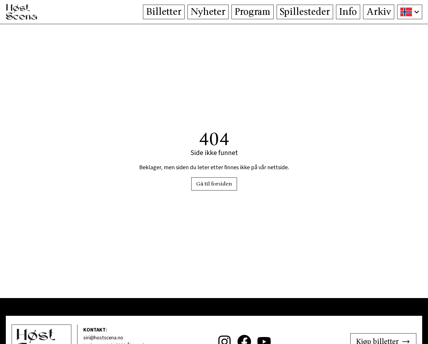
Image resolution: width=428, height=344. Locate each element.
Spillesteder (305, 12)
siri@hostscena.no (103, 337)
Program (252, 12)
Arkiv (378, 12)
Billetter (163, 12)
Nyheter (208, 12)
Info (348, 12)
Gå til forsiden (214, 184)
